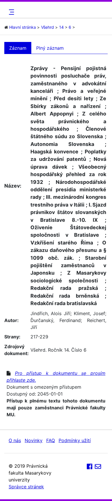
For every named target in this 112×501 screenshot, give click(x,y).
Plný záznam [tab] (50, 48)
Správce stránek (26, 487)
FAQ (50, 440)
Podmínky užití (75, 440)
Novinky (34, 440)
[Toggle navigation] (10, 12)
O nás (15, 440)
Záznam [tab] (17, 48)
